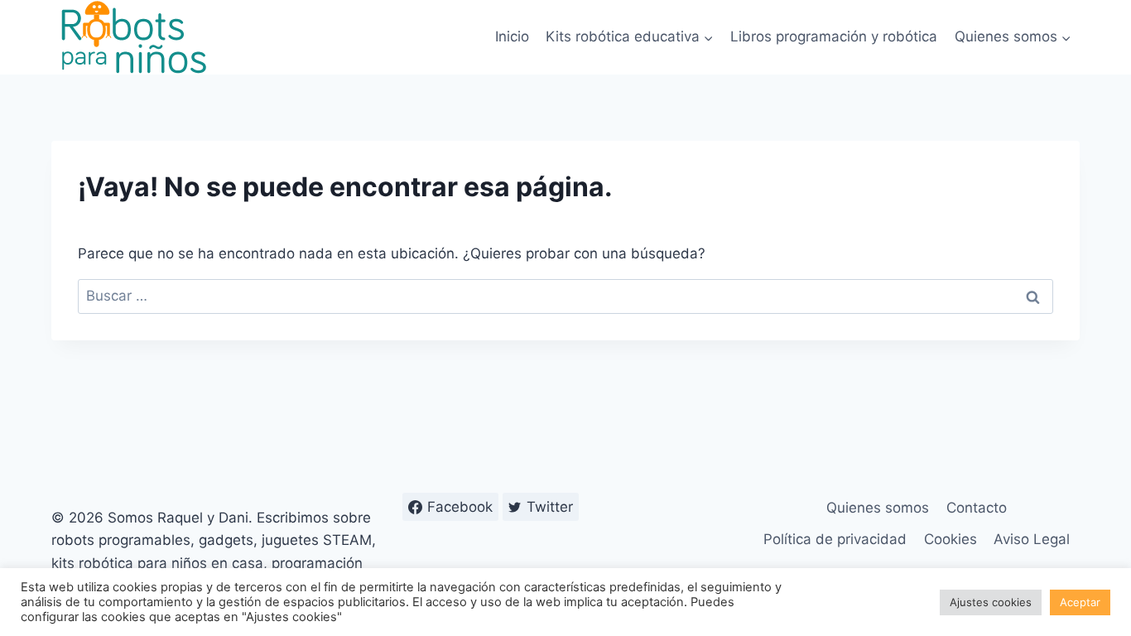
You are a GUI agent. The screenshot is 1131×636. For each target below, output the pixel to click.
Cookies (950, 539)
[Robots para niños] (133, 37)
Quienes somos (877, 507)
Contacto (976, 507)
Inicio (512, 36)
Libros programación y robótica (833, 36)
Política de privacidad (835, 539)
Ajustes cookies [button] (991, 602)
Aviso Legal (1032, 539)
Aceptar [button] (1080, 602)
